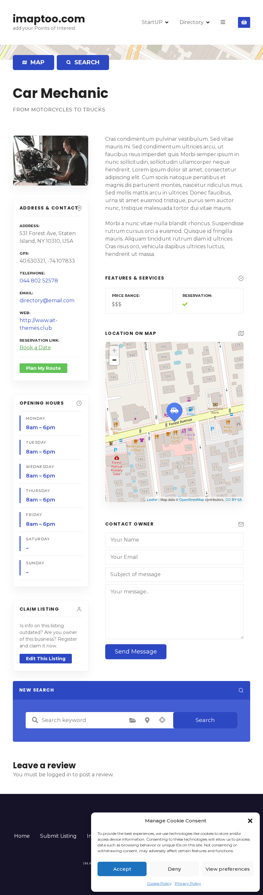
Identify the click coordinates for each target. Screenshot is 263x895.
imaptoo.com (49, 19)
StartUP (152, 22)
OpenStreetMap (191, 499)
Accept (122, 869)
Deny (174, 869)
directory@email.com (47, 300)
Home (22, 836)
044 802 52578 (39, 281)
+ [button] (114, 350)
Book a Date (35, 348)
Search (205, 720)
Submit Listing (58, 836)
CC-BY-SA (233, 499)
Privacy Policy (188, 883)
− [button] (114, 360)
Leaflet (152, 499)
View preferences (228, 869)
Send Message (136, 651)
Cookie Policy (159, 883)
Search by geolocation (162, 720)
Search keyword (35, 720)
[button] (250, 821)
